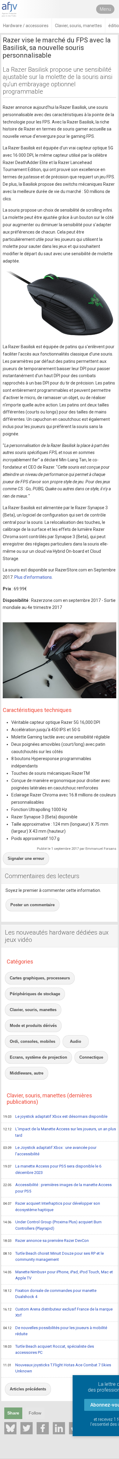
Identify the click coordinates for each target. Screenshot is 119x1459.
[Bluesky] (10, 1428)
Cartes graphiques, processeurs (40, 978)
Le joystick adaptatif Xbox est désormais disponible (55, 1116)
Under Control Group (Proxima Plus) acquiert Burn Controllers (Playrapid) (52, 1225)
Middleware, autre (26, 1073)
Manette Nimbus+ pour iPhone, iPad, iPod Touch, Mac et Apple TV (58, 1275)
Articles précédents (28, 1389)
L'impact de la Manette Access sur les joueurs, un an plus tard (59, 1132)
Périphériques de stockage (35, 994)
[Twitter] (26, 1428)
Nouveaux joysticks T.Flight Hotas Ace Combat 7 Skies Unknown (57, 1368)
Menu (105, 9)
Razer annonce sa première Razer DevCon (46, 1240)
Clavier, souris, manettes (33, 1009)
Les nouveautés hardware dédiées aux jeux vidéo (57, 936)
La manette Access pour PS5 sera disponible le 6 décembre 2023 (52, 1169)
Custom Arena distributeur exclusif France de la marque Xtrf (58, 1312)
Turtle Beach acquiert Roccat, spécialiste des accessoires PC (48, 1349)
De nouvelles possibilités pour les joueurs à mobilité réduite (55, 1330)
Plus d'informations (33, 577)
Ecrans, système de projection (38, 1057)
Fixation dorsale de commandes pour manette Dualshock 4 (49, 1293)
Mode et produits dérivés (33, 1025)
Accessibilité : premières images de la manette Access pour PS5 (57, 1187)
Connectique (91, 1057)
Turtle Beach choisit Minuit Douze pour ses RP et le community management (53, 1256)
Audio (75, 1041)
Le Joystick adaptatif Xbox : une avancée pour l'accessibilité (49, 1150)
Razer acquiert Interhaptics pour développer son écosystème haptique (51, 1206)
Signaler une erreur (26, 858)
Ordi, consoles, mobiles (32, 1041)
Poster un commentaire (32, 905)
